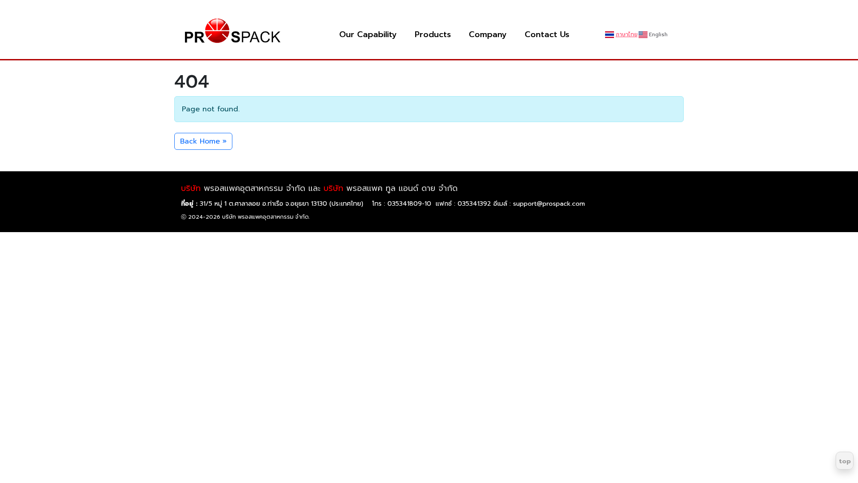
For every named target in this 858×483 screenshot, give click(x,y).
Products (433, 35)
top (845, 461)
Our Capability (368, 35)
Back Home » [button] (203, 141)
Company (488, 35)
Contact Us (547, 35)
